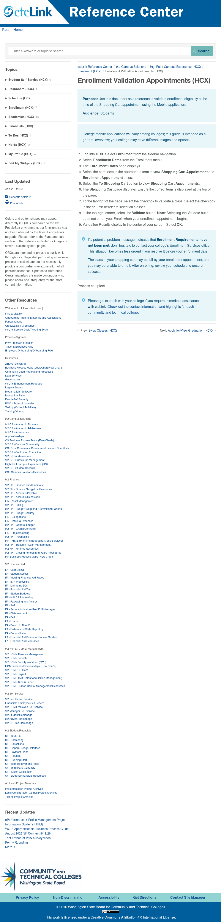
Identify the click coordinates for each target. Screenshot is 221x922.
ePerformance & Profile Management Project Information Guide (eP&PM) (35, 821)
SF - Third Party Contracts (20, 767)
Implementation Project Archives (24, 788)
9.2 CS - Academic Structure (21, 424)
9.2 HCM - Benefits (16, 658)
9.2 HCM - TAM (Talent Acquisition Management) (33, 678)
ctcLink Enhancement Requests (23, 383)
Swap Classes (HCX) (102, 330)
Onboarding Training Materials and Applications (33, 317)
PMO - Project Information (20, 403)
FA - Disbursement (16, 613)
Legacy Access (14, 387)
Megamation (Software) (19, 391)
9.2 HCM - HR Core (16, 670)
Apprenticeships (14, 436)
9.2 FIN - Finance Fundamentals (24, 485)
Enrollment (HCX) (89, 71)
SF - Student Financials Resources (25, 775)
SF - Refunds (13, 755)
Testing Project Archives (19, 796)
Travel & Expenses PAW (19, 346)
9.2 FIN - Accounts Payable (21, 493)
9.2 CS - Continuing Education (23, 452)
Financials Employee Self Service (24, 703)
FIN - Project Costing (17, 532)
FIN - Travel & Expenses (19, 521)
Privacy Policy (27, 897)
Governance (12, 379)
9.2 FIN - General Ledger (20, 524)
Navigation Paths (15, 395)
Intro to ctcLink (13, 313)
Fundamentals (13, 321)
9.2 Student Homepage (18, 715)
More (8, 847)
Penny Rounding (16, 842)
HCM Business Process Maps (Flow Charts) (30, 666)
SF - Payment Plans (16, 751)
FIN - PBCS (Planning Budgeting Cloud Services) (34, 540)
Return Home (12, 29)
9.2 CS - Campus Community (22, 444)
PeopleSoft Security (16, 399)
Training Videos (14, 411)
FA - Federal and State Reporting (24, 629)
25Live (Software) (15, 363)
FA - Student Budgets (17, 593)
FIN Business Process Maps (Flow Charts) (29, 556)
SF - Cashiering (14, 740)
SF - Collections (14, 744)
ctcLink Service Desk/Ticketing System (27, 329)
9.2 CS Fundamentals (18, 456)
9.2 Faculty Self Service (19, 699)
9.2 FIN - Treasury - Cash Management (28, 544)
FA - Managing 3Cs (16, 585)
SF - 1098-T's (13, 736)
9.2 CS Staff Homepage (19, 723)
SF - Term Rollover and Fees (22, 763)
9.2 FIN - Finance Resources (22, 548)
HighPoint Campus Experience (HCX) (175, 66)
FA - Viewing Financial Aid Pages (24, 577)
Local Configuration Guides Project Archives (31, 792)
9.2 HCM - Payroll (15, 674)
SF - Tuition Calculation (18, 771)
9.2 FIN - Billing (14, 505)
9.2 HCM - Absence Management (24, 654)
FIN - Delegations (15, 516)
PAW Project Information (19, 342)
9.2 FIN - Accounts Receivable (23, 497)
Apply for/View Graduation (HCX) (190, 330)
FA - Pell (10, 617)
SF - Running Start (16, 759)
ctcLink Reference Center (94, 66)
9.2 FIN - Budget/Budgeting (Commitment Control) (34, 508)
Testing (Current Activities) (20, 407)
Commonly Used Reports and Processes (29, 371)
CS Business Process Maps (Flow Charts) (29, 440)
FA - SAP (10, 605)
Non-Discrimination (69, 897)
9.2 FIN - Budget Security (19, 513)
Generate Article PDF (21, 197)
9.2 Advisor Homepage (18, 718)
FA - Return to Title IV (17, 625)
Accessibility (108, 897)
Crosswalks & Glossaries (20, 325)
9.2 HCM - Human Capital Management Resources (35, 686)
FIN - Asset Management (19, 501)
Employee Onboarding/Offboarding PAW (29, 350)
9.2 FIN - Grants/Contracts (20, 528)
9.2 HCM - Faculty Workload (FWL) (25, 662)
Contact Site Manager (187, 897)
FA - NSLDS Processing (19, 597)
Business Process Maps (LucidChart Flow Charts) (34, 367)
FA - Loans (11, 621)
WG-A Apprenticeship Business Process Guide (37, 829)
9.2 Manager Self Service (20, 711)
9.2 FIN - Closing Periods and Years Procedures (33, 552)
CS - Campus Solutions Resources (25, 472)
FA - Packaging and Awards (21, 601)
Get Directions (144, 897)
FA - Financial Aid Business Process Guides (31, 637)
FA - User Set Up (15, 569)
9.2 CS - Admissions (17, 432)
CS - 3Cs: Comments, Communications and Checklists (37, 448)
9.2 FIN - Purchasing (17, 536)
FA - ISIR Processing (17, 581)
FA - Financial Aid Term (18, 589)
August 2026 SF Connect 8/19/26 (28, 833)
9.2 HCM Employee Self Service (24, 707)
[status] (146, 105)
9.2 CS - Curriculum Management (24, 460)
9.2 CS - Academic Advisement (23, 428)
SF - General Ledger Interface (22, 748)
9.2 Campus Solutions (131, 66)
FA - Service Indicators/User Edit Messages (30, 609)
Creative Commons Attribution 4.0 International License (133, 917)
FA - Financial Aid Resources (22, 641)
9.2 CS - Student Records (20, 468)
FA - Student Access (16, 573)
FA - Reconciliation (16, 633)
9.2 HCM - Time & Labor (19, 682)
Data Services (13, 375)
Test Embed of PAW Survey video (28, 838)
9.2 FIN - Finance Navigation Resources (28, 489)
